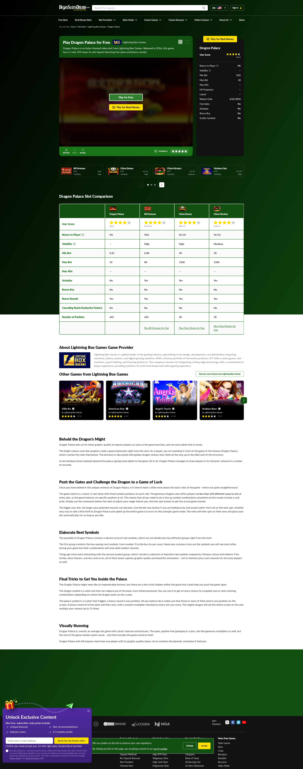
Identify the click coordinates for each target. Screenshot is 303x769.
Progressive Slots (161, 765)
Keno (220, 746)
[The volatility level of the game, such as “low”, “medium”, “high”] (209, 70)
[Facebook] (233, 722)
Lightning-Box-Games (97, 26)
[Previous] (141, 184)
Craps (220, 750)
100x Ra (66, 408)
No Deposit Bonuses (130, 758)
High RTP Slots (160, 754)
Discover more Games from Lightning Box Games (220, 374)
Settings (189, 745)
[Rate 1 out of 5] (173, 151)
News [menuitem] (242, 19)
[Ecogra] (140, 724)
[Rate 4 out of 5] (182, 151)
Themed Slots (126, 765)
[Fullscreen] (187, 42)
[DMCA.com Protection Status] (115, 724)
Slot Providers (126, 761)
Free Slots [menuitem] (63, 19)
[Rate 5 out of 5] (185, 151)
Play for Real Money (128, 107)
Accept (204, 745)
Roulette (222, 758)
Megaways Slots (160, 758)
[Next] (161, 184)
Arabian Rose (209, 408)
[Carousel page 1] (148, 185)
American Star (117, 408)
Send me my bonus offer (71, 740)
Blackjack (222, 754)
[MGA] (162, 724)
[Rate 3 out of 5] (179, 151)
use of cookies (160, 748)
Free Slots (82, 26)
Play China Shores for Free (192, 328)
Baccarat (222, 761)
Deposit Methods (128, 754)
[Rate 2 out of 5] (176, 151)
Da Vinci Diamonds (194, 765)
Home (73, 26)
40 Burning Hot (192, 761)
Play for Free (126, 97)
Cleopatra (190, 754)
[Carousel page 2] (151, 185)
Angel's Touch (163, 408)
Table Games (224, 743)
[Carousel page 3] (155, 185)
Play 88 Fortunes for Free (156, 328)
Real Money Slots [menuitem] (83, 19)
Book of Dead (192, 758)
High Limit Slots (160, 761)
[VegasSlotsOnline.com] (74, 8)
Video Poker (224, 765)
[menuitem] (107, 20)
